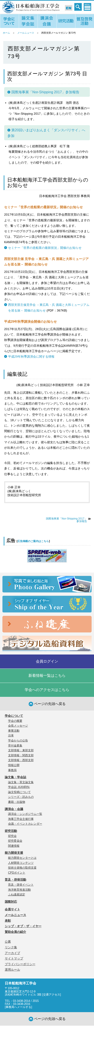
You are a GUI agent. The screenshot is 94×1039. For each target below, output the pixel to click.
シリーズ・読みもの (21, 796)
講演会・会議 (14, 809)
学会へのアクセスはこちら (47, 690)
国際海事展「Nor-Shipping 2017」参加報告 (66, 520)
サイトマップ (14, 958)
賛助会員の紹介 (15, 931)
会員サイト (12, 909)
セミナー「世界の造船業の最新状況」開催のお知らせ (45, 247)
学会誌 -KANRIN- (19, 787)
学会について (14, 715)
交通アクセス (51, 994)
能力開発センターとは (22, 857)
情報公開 (13, 765)
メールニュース (25, 32)
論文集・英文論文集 (21, 782)
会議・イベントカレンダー (25, 823)
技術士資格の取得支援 (22, 867)
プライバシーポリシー (20, 964)
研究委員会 (15, 840)
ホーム (6, 32)
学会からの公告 (18, 740)
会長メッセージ (18, 725)
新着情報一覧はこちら (47, 676)
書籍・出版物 (16, 801)
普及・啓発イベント (21, 884)
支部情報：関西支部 (21, 755)
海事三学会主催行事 (21, 819)
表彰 (8, 920)
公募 (8, 941)
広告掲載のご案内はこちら (33, 541)
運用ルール (12, 969)
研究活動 (11, 831)
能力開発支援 (14, 852)
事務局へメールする (18, 1007)
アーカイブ (12, 953)
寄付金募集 (15, 745)
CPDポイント (16, 872)
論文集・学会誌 (15, 777)
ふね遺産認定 (16, 894)
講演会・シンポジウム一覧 (25, 814)
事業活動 (13, 730)
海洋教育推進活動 (19, 889)
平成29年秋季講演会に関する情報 (31, 356)
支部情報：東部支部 (21, 750)
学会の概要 (15, 720)
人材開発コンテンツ (21, 862)
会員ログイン (47, 661)
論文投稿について (19, 792)
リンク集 (11, 947)
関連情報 (13, 845)
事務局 (12, 770)
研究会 (12, 836)
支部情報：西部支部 (21, 760)
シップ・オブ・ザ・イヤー (23, 926)
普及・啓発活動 (15, 879)
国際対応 (11, 901)
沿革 (11, 735)
